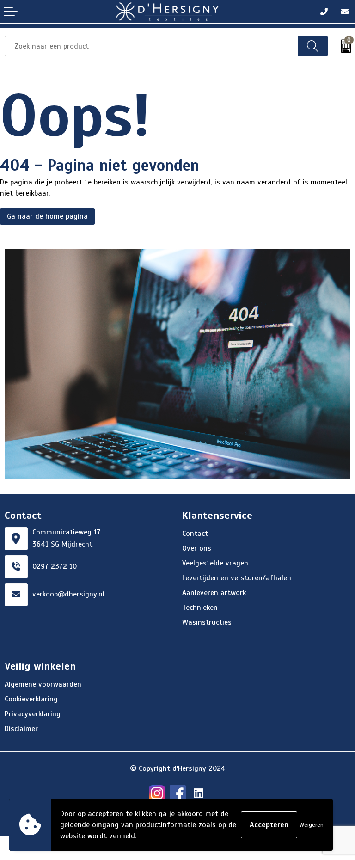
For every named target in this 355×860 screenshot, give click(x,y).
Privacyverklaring (33, 714)
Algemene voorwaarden (43, 684)
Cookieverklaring (31, 699)
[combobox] (151, 46)
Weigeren (312, 825)
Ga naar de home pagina (47, 216)
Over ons (196, 548)
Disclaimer (21, 728)
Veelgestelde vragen (215, 563)
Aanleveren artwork (214, 592)
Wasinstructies (207, 622)
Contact (195, 533)
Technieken (200, 607)
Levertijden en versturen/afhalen (236, 578)
